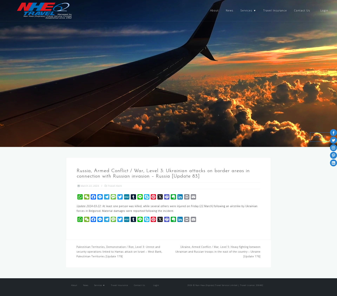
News (229, 10)
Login (323, 10)
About (214, 10)
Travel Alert (115, 185)
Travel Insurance (275, 10)
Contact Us (302, 10)
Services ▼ (248, 10)
